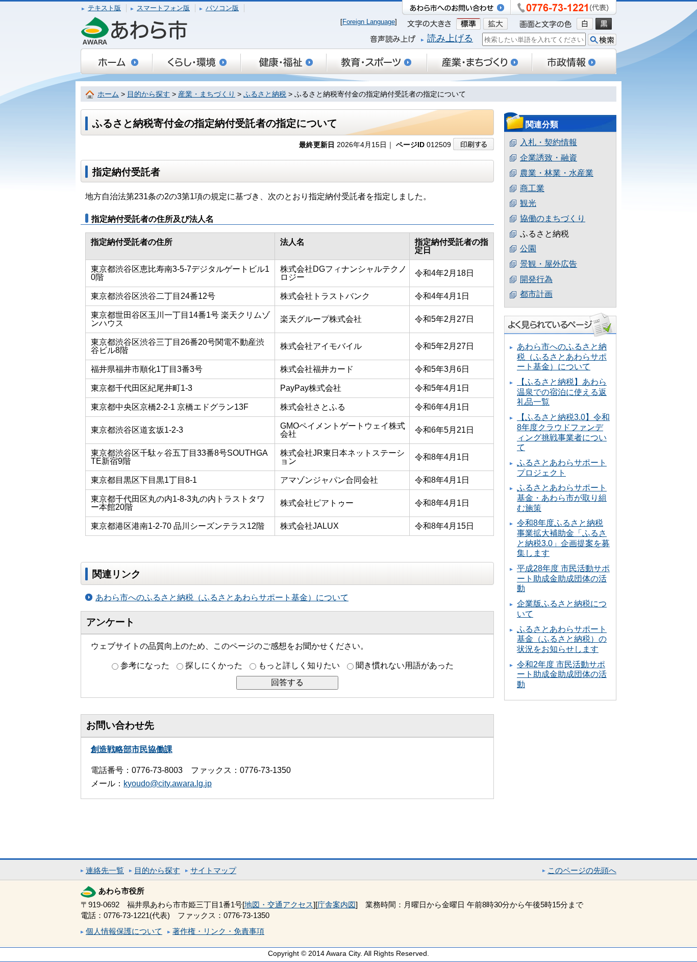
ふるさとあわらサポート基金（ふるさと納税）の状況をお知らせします (562, 639)
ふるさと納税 (264, 94)
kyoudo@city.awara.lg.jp (167, 783)
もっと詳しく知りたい (299, 665)
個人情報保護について (124, 931)
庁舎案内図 (336, 904)
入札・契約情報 (548, 142)
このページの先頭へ (581, 870)
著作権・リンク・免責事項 (218, 931)
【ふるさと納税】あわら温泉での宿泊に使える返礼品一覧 (562, 392)
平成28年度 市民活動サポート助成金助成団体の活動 (563, 578)
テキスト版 (104, 8)
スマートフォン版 (163, 8)
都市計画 (536, 294)
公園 (528, 248)
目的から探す (148, 94)
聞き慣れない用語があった (405, 665)
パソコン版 (222, 8)
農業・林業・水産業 (556, 173)
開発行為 (536, 279)
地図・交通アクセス (278, 904)
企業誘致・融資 (548, 157)
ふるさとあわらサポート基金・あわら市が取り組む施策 (562, 497)
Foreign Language (368, 22)
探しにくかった (213, 665)
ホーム (108, 94)
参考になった (144, 665)
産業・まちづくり (206, 94)
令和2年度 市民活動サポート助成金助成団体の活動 (562, 674)
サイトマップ (213, 870)
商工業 (532, 188)
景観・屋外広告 (548, 264)
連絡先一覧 (105, 870)
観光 (528, 203)
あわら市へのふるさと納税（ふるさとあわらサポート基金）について (221, 597)
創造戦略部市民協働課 (131, 749)
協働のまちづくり (552, 218)
